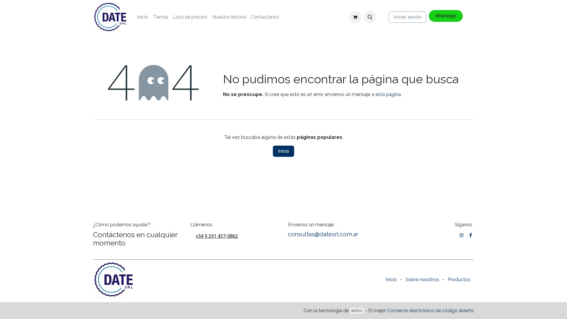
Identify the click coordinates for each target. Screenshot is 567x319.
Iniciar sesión (407, 17)
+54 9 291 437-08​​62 (216, 236)
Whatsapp (445, 16)
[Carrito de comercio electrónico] (355, 17)
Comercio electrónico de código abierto (430, 310)
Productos (459, 279)
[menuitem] (143, 17)
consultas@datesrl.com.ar (323, 234)
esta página (388, 94)
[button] (370, 17)
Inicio (283, 151)
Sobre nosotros (422, 279)
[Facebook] (470, 235)
